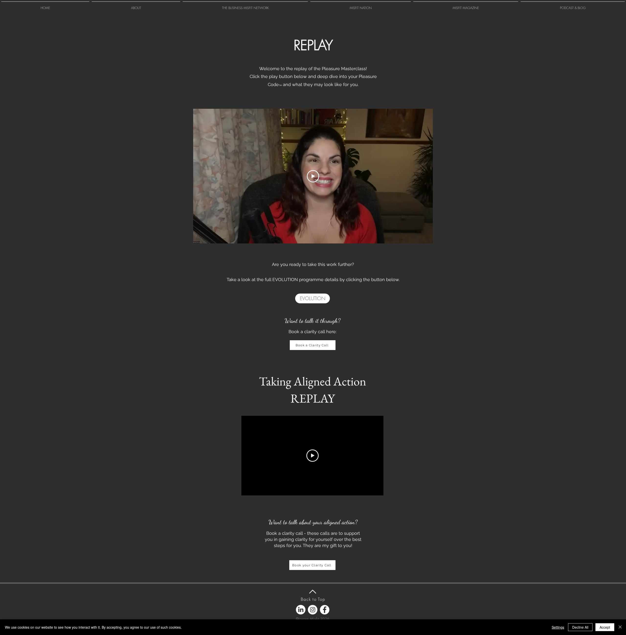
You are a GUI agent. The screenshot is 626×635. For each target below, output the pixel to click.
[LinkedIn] (300, 609)
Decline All (580, 627)
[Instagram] (312, 609)
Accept (605, 627)
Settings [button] (558, 627)
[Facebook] (324, 609)
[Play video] (313, 176)
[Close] (620, 627)
